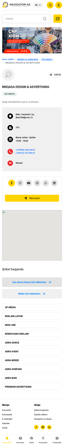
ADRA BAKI (11, 378)
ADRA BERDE (12, 360)
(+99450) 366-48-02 (25, 150)
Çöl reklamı (46, 59)
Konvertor (6, 410)
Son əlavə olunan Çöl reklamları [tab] (29, 282)
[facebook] (36, 427)
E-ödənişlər (7, 419)
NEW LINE (10, 325)
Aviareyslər (7, 414)
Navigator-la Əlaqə (43, 419)
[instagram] (43, 427)
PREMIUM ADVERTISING (18, 386)
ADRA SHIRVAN (13, 369)
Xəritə (4, 428)
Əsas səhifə (8, 59)
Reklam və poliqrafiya (27, 59)
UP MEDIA (10, 307)
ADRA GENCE (12, 342)
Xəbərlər (6, 423)
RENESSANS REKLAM (17, 333)
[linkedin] (49, 427)
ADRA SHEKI (11, 351)
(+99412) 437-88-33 (25, 153)
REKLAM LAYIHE (14, 316)
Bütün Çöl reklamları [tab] (29, 293)
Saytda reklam (40, 414)
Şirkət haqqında (41, 410)
